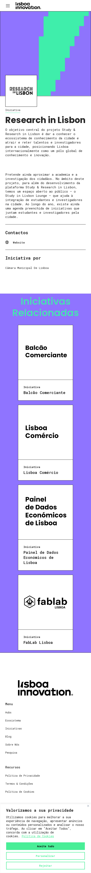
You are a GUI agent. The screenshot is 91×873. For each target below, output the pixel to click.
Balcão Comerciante (44, 392)
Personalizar (45, 856)
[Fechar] (88, 806)
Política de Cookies (38, 836)
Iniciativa (12, 110)
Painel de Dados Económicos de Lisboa (40, 557)
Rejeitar (45, 865)
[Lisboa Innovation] (28, 5)
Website (19, 242)
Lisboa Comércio (40, 472)
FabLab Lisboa (38, 642)
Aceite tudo (45, 846)
